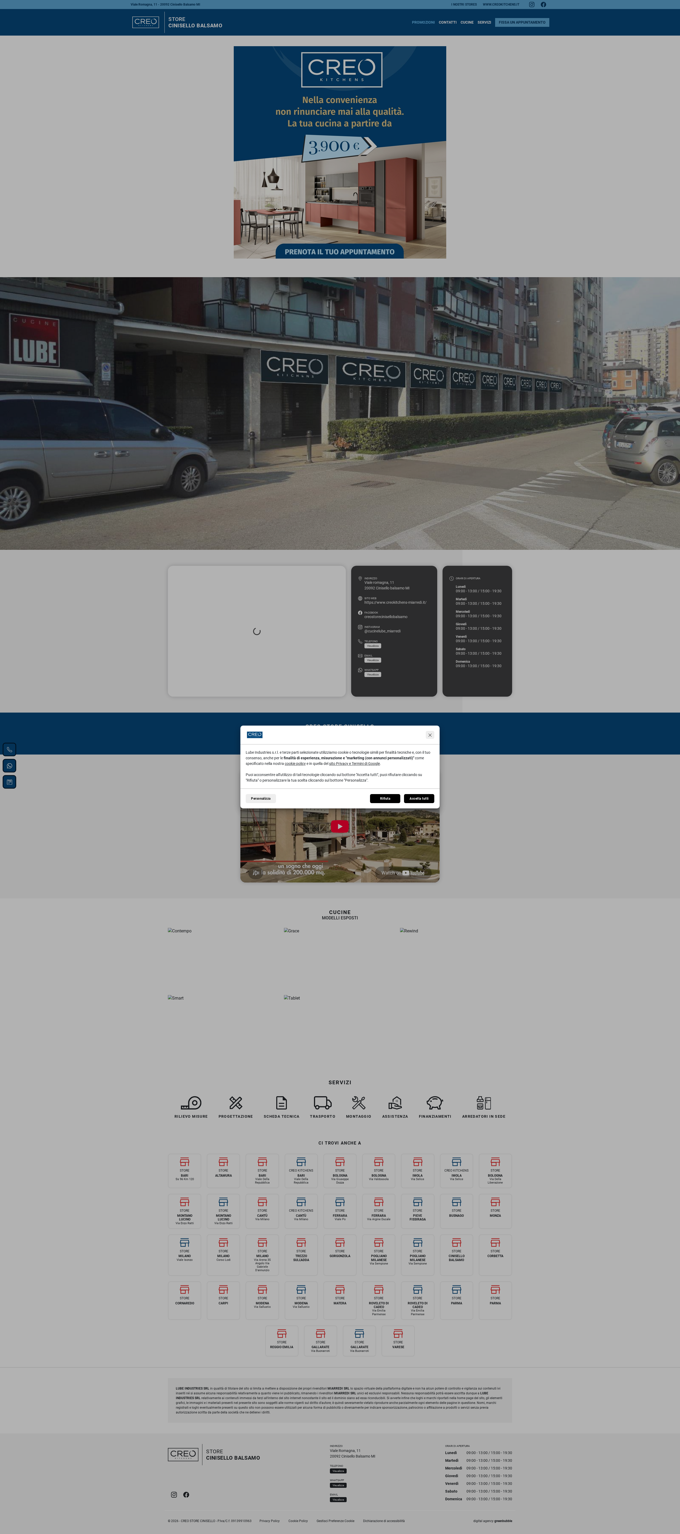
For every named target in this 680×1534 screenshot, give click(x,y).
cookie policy (295, 763)
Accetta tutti (419, 798)
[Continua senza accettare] (430, 735)
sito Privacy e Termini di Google (354, 763)
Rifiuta (385, 798)
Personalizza (261, 798)
